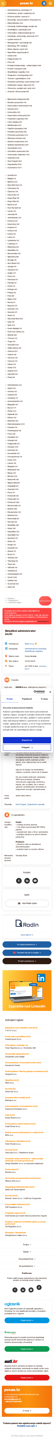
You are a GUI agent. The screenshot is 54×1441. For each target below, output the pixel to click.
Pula (9, 296)
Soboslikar (12, 531)
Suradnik (11, 548)
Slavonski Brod (14, 319)
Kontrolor (11, 450)
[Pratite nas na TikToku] (39, 1289)
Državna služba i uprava (17, 16)
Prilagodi (26, 747)
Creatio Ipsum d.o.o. (18, 1037)
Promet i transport (15, 69)
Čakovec (11, 191)
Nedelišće (11, 250)
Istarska (11, 109)
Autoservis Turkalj (23, 1063)
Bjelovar (11, 182)
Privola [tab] (10, 699)
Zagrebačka (12, 164)
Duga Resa (12, 198)
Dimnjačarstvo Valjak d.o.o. (16, 1233)
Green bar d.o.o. (11, 1090)
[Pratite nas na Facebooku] (15, 1290)
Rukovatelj (12, 518)
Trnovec (11, 338)
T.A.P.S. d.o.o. (21, 1029)
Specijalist (12, 535)
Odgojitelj (11, 486)
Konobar (11, 447)
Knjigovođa (12, 443)
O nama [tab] (44, 699)
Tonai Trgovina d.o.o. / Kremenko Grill (20, 1046)
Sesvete (11, 312)
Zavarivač (12, 584)
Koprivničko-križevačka (17, 115)
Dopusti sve (27, 740)
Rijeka (10, 299)
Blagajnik (11, 404)
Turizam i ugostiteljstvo (17, 78)
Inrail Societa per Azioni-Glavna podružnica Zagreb (26, 1214)
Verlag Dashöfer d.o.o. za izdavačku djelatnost (24, 1160)
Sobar (10, 528)
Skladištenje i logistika (16, 72)
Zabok (10, 364)
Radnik (10, 509)
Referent (11, 515)
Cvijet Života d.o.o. (20, 1125)
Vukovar (11, 361)
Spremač (11, 538)
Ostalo (10, 56)
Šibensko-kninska (15, 138)
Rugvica (11, 305)
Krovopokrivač (13, 457)
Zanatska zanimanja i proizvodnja (21, 82)
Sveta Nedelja (13, 328)
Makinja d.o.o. (17, 1098)
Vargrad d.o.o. (26, 1072)
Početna (11, 598)
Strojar (10, 545)
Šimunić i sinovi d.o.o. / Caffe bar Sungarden (23, 1196)
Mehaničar (12, 470)
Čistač (10, 411)
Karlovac (11, 221)
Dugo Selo (12, 201)
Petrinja (11, 283)
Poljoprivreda (13, 59)
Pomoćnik (11, 496)
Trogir (10, 341)
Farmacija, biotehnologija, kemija (21, 26)
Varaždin (11, 345)
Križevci (11, 231)
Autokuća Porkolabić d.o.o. (21, 1107)
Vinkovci (11, 351)
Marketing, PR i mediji (16, 46)
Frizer (10, 434)
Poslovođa (12, 499)
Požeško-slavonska (15, 132)
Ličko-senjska (13, 122)
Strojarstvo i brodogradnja (18, 75)
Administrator (13, 385)
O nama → (27, 1411)
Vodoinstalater (13, 574)
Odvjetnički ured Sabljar (17, 1055)
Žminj (10, 377)
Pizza (10, 492)
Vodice (10, 354)
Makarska (12, 247)
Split (9, 325)
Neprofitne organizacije (17, 52)
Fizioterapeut (13, 430)
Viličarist (11, 567)
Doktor (10, 417)
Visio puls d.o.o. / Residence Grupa (19, 1151)
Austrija (11, 175)
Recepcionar (13, 512)
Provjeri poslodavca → (27, 961)
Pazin (10, 276)
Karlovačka (12, 112)
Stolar (10, 541)
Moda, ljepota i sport (16, 49)
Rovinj (10, 302)
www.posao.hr (43, 621)
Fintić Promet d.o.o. (17, 1142)
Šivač (10, 554)
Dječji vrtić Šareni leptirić (20, 1188)
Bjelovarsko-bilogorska (17, 99)
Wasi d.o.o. (12, 1081)
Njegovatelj (12, 483)
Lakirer (10, 463)
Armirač (11, 391)
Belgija (10, 178)
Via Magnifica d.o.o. (25, 1224)
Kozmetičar (12, 453)
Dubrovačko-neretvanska (18, 106)
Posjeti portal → (27, 1320)
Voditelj (10, 571)
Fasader (11, 427)
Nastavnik (12, 479)
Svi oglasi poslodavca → (27, 944)
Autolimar (11, 398)
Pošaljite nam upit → (27, 1426)
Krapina (11, 227)
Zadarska (11, 158)
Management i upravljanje (18, 42)
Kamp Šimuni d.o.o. (13, 1116)
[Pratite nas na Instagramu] (31, 1290)
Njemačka (12, 257)
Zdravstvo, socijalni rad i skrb (19, 88)
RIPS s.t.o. (24, 1133)
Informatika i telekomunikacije (20, 33)
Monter (10, 476)
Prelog (10, 292)
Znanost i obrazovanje (17, 91)
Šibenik (11, 335)
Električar (11, 421)
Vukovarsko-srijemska (17, 154)
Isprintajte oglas (29, 903)
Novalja (11, 260)
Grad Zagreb (13, 161)
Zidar (10, 587)
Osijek (10, 273)
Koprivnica (12, 224)
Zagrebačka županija (36, 804)
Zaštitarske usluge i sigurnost (19, 85)
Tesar (10, 564)
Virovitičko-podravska (17, 151)
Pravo (10, 62)
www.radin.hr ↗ (27, 935)
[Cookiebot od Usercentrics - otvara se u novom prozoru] (34, 692)
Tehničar (11, 558)
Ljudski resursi (13, 39)
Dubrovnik (12, 195)
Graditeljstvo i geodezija (17, 29)
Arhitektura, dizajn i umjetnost (20, 13)
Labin (10, 237)
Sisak (10, 315)
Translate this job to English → (28, 953)
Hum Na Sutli (13, 208)
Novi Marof (12, 263)
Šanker (10, 551)
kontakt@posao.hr (12, 1399)
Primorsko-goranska (16, 135)
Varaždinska (13, 148)
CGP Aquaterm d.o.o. (17, 1205)
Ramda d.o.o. (11, 1170)
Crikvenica (12, 188)
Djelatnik (11, 414)
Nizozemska (12, 253)
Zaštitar (11, 580)
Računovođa (13, 505)
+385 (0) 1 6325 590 (13, 1401)
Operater (11, 489)
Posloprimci (13, 600)
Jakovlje (11, 214)
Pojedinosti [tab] (27, 699)
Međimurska (13, 125)
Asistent (11, 395)
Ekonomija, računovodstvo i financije (22, 20)
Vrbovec (11, 358)
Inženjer (11, 440)
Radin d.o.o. (30, 644)
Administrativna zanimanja (18, 10)
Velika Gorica (13, 348)
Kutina (10, 234)
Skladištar (12, 525)
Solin (9, 322)
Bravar (10, 408)
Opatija (10, 266)
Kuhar (10, 460)
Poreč (10, 286)
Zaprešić (11, 374)
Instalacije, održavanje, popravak (21, 36)
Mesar (10, 473)
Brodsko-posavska (15, 102)
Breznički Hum (13, 185)
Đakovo (11, 204)
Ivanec (10, 211)
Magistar (11, 466)
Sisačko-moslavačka (16, 141)
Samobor (11, 309)
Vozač (10, 577)
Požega (11, 289)
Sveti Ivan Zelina (14, 332)
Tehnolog (11, 561)
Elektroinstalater (14, 424)
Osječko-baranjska (15, 128)
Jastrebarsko (13, 217)
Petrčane (11, 279)
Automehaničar (14, 401)
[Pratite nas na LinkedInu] (23, 1290)
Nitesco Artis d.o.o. (23, 1179)
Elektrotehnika (13, 23)
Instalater (11, 437)
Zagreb (11, 371)
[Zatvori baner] (50, 692)
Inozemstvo (12, 167)
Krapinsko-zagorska (16, 119)
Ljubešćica (12, 240)
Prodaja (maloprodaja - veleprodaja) (22, 65)
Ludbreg (11, 244)
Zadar (10, 367)
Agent (10, 388)
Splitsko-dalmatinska (16, 145)
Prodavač (11, 502)
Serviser (11, 522)
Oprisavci (11, 270)
